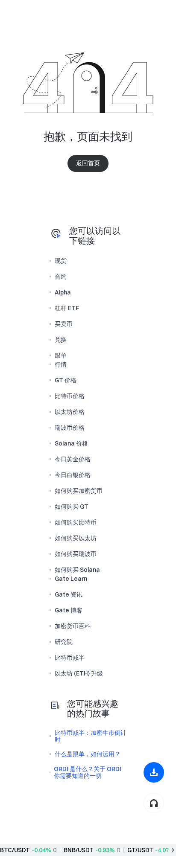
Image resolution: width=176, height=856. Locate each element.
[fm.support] (154, 803)
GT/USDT (140, 850)
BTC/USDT (15, 850)
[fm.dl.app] (154, 772)
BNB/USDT (79, 850)
